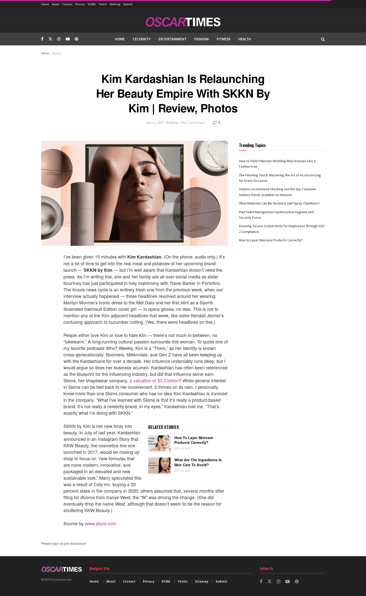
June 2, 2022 (155, 123)
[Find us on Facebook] (42, 39)
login (55, 543)
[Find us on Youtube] (68, 39)
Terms (103, 4)
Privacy (80, 4)
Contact (67, 4)
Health (244, 39)
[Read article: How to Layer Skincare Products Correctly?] (159, 443)
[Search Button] (323, 39)
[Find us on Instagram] (59, 39)
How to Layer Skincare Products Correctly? (193, 440)
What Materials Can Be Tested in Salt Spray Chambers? (279, 203)
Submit (127, 4)
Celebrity (142, 39)
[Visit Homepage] (183, 20)
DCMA (92, 4)
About (55, 4)
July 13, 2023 (182, 448)
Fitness (223, 39)
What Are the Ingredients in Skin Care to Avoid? (198, 462)
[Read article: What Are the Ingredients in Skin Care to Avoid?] (159, 465)
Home (45, 4)
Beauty (56, 53)
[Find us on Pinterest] (76, 39)
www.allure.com (100, 523)
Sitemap (115, 4)
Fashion (201, 39)
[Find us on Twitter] (50, 39)
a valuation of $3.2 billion (154, 380)
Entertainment (172, 39)
